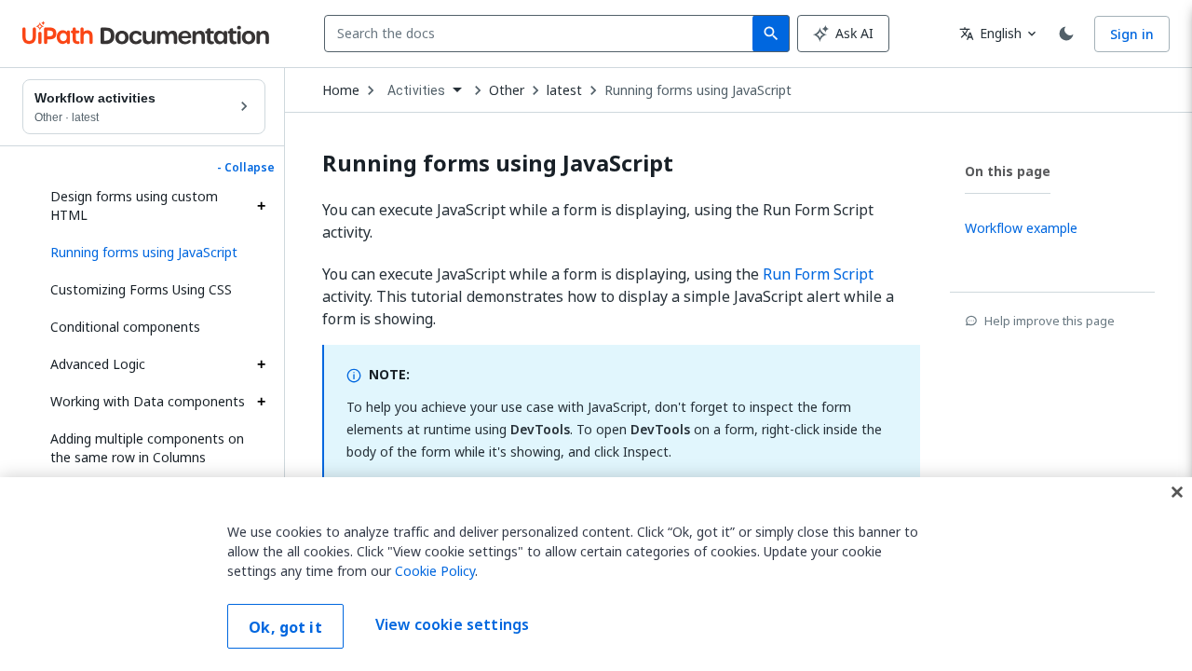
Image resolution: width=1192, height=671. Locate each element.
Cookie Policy (435, 571)
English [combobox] (990, 33)
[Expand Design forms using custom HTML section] (260, 206)
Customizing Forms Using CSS (141, 289)
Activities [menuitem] (416, 90)
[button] (150, 252)
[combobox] (542, 33)
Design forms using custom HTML (134, 205)
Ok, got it (285, 627)
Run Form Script (818, 274)
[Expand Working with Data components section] (260, 401)
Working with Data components (147, 401)
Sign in (1132, 34)
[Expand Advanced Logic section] (260, 364)
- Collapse (246, 167)
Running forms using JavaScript (698, 90)
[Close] (1177, 492)
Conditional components (125, 326)
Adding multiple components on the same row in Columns (147, 448)
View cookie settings (452, 624)
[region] (596, 574)
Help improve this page (1049, 320)
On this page (1007, 171)
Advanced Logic (97, 364)
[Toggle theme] (1066, 34)
